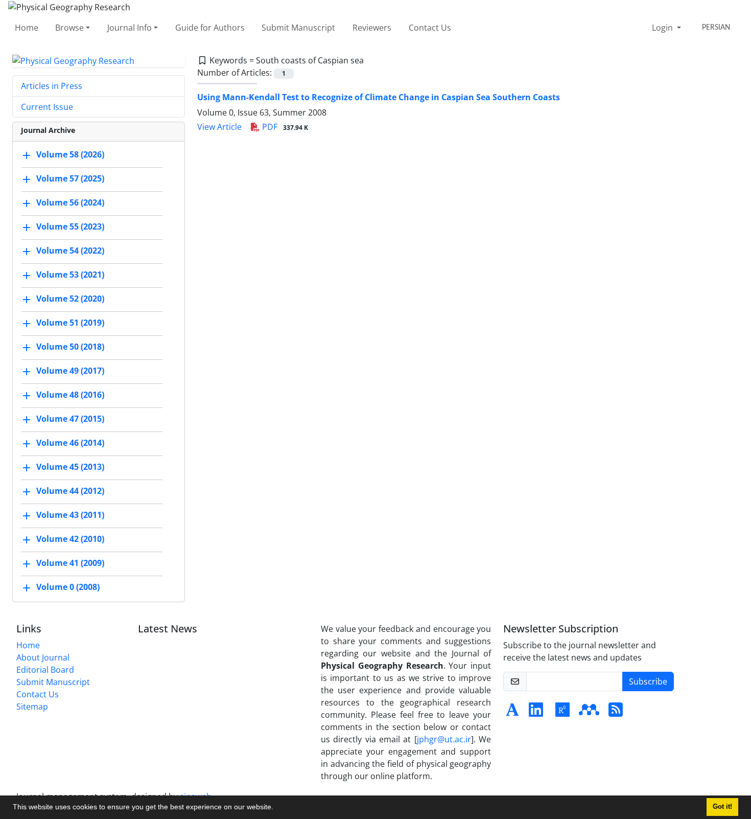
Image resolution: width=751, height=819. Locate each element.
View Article (219, 126)
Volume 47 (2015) (70, 419)
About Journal (42, 657)
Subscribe (648, 681)
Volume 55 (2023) (70, 227)
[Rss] (615, 712)
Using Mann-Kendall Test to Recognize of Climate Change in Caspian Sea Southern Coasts (378, 97)
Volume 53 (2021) (70, 275)
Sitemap (32, 706)
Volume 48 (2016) (70, 395)
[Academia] (512, 712)
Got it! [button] (722, 806)
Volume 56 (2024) (70, 203)
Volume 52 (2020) (70, 299)
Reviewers (372, 27)
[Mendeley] (589, 712)
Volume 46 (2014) (70, 443)
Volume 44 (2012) (70, 491)
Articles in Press (51, 86)
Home (26, 27)
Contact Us (430, 27)
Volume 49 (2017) (70, 371)
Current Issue (47, 106)
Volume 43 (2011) (70, 515)
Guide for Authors (210, 27)
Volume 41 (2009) (70, 563)
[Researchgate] (562, 712)
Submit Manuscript (298, 27)
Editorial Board (45, 669)
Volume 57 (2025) (70, 179)
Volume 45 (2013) (70, 467)
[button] (276, 808)
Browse (69, 27)
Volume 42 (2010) (70, 539)
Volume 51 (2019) (70, 323)
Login (663, 27)
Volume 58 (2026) (70, 155)
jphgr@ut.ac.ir (444, 739)
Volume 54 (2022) (70, 251)
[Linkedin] (536, 712)
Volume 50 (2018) (70, 347)
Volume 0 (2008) (68, 587)
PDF (284, 126)
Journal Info (129, 27)
